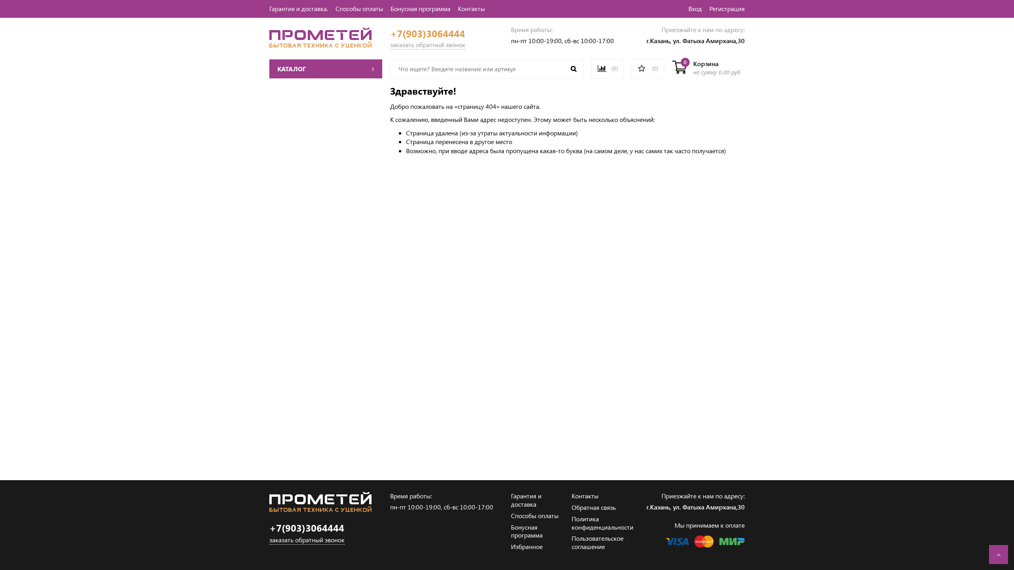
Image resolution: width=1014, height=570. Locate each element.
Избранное (527, 546)
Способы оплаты (359, 8)
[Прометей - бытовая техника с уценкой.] (320, 45)
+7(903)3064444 (427, 33)
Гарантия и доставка (526, 500)
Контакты (471, 8)
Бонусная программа (420, 8)
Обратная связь (594, 507)
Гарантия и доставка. (298, 8)
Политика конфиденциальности (602, 523)
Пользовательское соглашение (597, 542)
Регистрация (727, 8)
